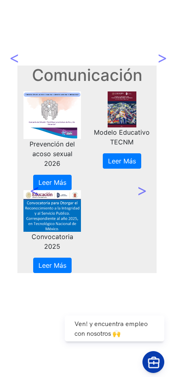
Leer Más (52, 182)
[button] (32, 182)
